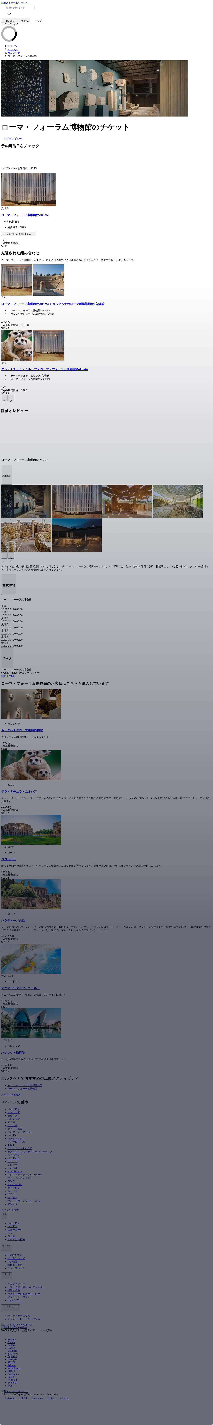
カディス (12, 1191)
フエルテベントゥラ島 (19, 1148)
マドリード (13, 1112)
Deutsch (12, 1351)
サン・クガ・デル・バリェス (23, 1200)
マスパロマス (14, 1171)
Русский (12, 1380)
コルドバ (12, 1135)
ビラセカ (12, 1194)
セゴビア (12, 1197)
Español (12, 1356)
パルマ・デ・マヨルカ (19, 1132)
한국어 (11, 1362)
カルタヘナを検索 (11, 1094)
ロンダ (11, 1181)
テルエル (12, 1161)
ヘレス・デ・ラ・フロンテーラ (24, 1174)
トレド (11, 1145)
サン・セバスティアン (19, 1178)
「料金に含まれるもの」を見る (16, 234)
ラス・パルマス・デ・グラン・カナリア (29, 1151)
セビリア (12, 1115)
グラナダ (12, 1125)
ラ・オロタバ (14, 1187)
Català (11, 1342)
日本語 (11, 1371)
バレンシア (13, 1119)
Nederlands (13, 1368)
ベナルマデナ (14, 1155)
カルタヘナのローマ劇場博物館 (24, 1085)
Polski (10, 1377)
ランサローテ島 (16, 1141)
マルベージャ (14, 1184)
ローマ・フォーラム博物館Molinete (25, 215)
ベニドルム (13, 1158)
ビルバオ (12, 1168)
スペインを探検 (10, 1210)
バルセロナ (13, 1109)
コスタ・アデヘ (16, 1138)
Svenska (12, 1382)
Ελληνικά (12, 1353)
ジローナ (12, 1164)
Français (12, 1359)
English (11, 1339)
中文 (9, 1385)
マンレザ (12, 1204)
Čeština (11, 1345)
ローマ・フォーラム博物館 (22, 1088)
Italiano (11, 1365)
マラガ (11, 1122)
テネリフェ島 (14, 1128)
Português (13, 1374)
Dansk (11, 1348)
